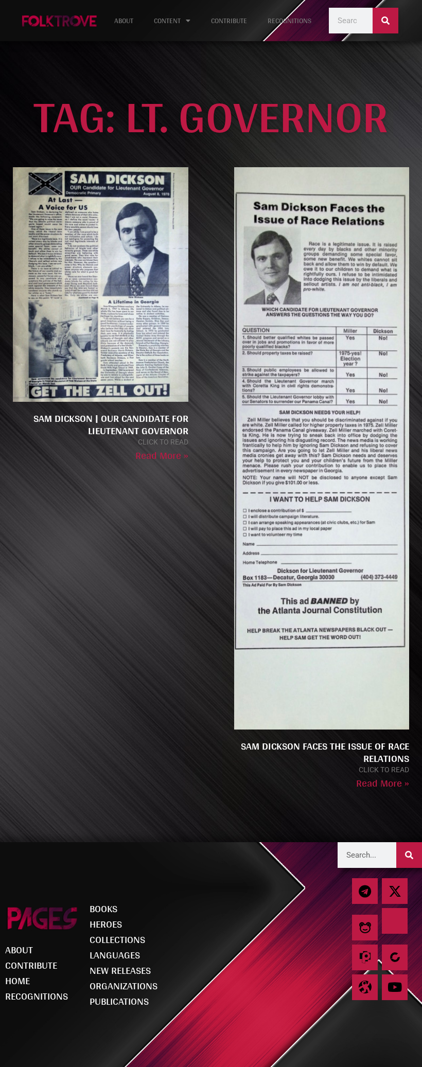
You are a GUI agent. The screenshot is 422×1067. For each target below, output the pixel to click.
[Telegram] (365, 891)
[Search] (385, 20)
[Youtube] (395, 987)
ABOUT (123, 20)
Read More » (161, 455)
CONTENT (167, 20)
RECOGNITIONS (289, 20)
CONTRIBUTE (229, 20)
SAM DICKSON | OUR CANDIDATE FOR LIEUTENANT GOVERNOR (110, 424)
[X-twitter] (395, 891)
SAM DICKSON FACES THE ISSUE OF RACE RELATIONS (325, 752)
